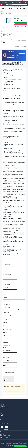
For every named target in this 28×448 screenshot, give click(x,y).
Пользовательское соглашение (4, 407)
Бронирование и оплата (21, 2)
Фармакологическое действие (13, 62)
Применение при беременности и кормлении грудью (8, 64)
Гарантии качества (16, 2)
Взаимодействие (21, 64)
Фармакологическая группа (7, 61)
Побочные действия (17, 64)
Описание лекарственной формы (6, 62)
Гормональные (12, 6)
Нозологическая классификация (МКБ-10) (15, 61)
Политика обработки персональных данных (5, 408)
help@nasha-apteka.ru (5, 423)
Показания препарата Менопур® (10, 63)
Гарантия (19, 40)
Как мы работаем (12, 2)
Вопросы (9, 13)
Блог (0, 403)
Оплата (16, 40)
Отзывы (6, 13)
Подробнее (22, 443)
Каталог (9, 6)
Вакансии (1, 414)
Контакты (1, 413)
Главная (3, 6)
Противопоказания (17, 63)
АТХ (2, 61)
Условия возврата (25, 2)
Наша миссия (2, 412)
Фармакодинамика (19, 62)
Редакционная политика (3, 405)
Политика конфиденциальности (9, 445)
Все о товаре (2, 13)
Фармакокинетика (4, 63)
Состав (21, 61)
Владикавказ (23, 0)
